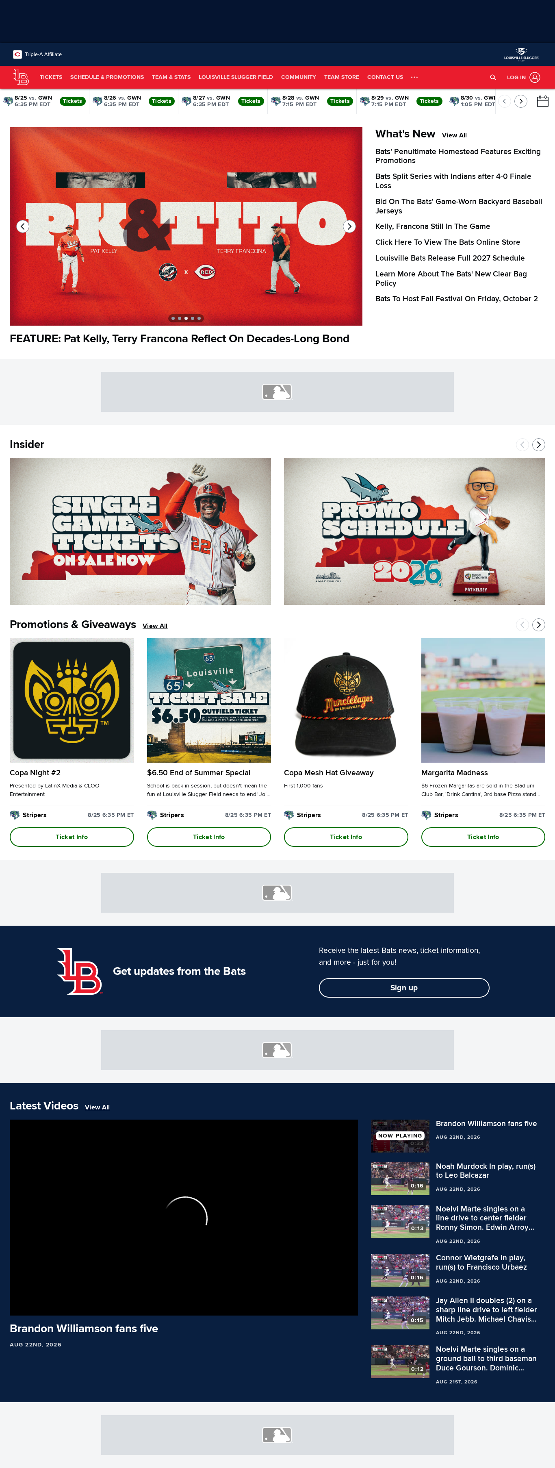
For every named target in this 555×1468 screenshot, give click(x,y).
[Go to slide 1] (173, 318)
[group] (184, 1218)
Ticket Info (72, 837)
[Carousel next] (349, 226)
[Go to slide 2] (179, 318)
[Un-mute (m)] (64, 1305)
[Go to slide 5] (199, 318)
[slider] (184, 1295)
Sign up (404, 988)
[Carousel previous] (22, 226)
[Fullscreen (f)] (347, 1305)
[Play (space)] (33, 1305)
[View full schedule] (542, 101)
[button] (493, 77)
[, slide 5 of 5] (186, 229)
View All (454, 135)
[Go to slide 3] (186, 318)
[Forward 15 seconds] (47, 1305)
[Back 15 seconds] (19, 1305)
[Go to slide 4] (192, 318)
